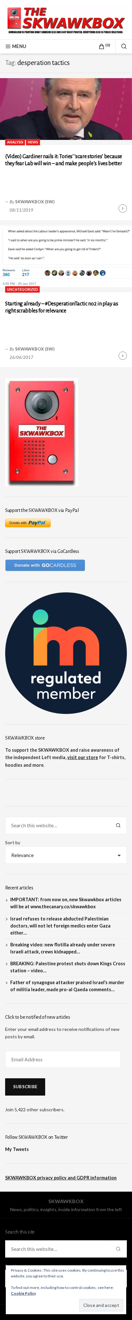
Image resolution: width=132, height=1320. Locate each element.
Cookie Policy (23, 1293)
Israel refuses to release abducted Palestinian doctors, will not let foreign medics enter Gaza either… (60, 925)
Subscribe (25, 1086)
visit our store (82, 757)
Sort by (12, 842)
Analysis (15, 142)
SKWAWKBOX (66, 1201)
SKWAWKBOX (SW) (34, 201)
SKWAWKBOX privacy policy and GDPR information (61, 1177)
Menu (19, 46)
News (33, 142)
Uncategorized (22, 289)
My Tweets (17, 1149)
